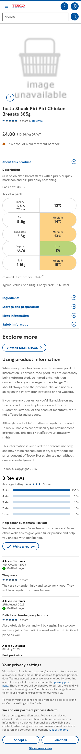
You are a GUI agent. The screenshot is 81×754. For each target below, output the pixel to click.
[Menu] (6, 6)
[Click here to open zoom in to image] (10, 98)
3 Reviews (36, 121)
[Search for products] (75, 16)
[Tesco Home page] (18, 6)
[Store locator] (75, 6)
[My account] (64, 6)
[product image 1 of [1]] (40, 67)
